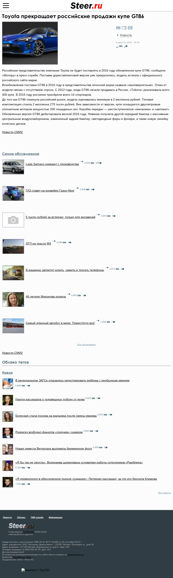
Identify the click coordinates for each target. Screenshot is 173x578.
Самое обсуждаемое (20, 154)
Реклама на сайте (22, 557)
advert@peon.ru (76, 554)
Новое (7, 372)
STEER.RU (28, 532)
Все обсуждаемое (86, 344)
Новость (126, 35)
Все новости (164, 493)
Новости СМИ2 (12, 132)
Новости (7, 517)
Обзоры (21, 517)
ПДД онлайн (37, 517)
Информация (55, 517)
